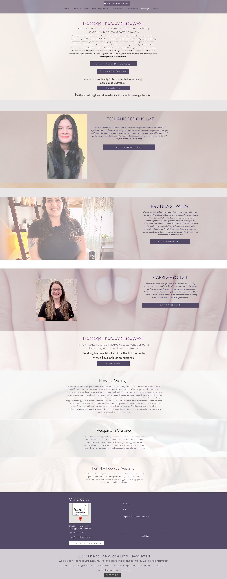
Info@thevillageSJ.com (80, 537)
